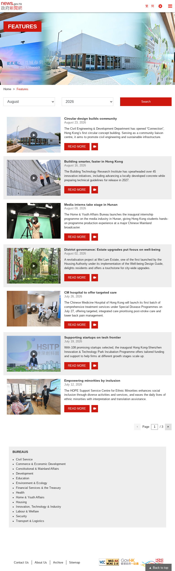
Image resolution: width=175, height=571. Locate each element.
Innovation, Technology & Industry (38, 506)
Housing (21, 502)
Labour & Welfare (27, 511)
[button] (160, 6)
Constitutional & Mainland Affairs (37, 468)
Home (7, 89)
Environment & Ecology (31, 483)
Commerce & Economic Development (41, 464)
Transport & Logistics (30, 521)
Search (146, 101)
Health (20, 492)
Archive (58, 562)
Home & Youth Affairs (30, 497)
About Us (41, 562)
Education (22, 478)
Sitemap (74, 562)
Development (24, 473)
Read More (77, 146)
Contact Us (21, 562)
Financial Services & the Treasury (38, 487)
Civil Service (24, 459)
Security (21, 516)
